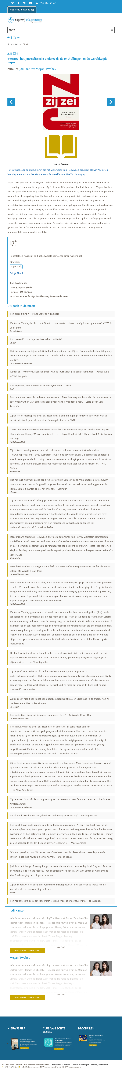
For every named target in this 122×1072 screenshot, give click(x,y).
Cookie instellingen (80, 1065)
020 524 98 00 (47, 3)
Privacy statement (99, 1065)
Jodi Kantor (26, 69)
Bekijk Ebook (17, 273)
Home (10, 44)
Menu (12, 30)
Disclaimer (56, 1065)
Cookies (66, 1065)
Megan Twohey (46, 69)
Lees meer (61, 947)
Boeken (18, 44)
